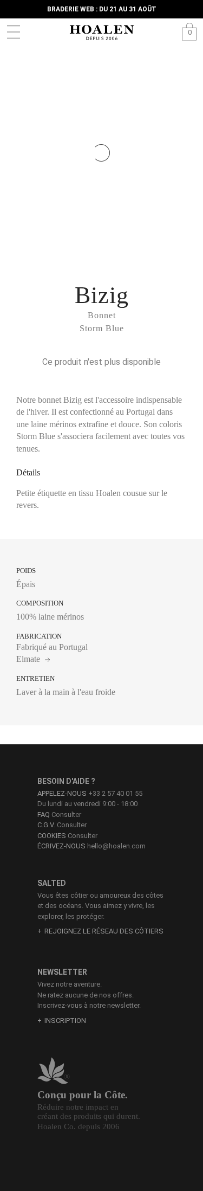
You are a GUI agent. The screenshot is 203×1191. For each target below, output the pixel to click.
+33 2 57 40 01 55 (115, 793)
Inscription (65, 1020)
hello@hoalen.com (116, 846)
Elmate (29, 659)
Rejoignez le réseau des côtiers (103, 931)
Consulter (59, 814)
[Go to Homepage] (101, 32)
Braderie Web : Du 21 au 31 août (101, 9)
